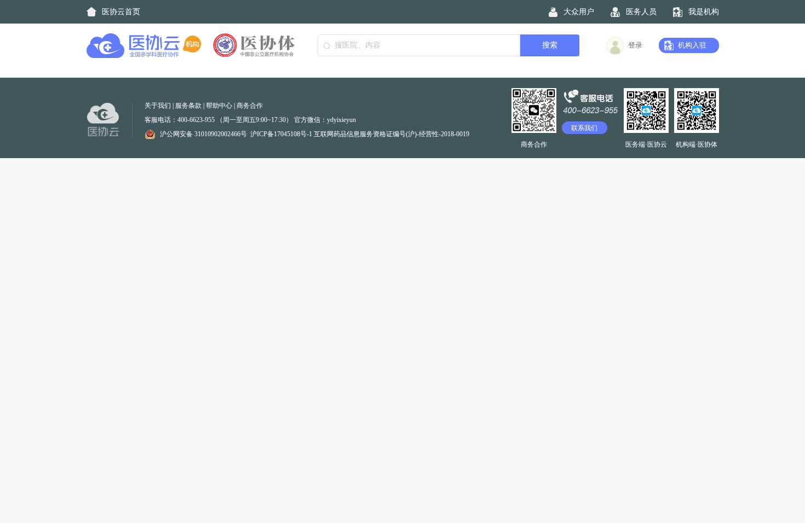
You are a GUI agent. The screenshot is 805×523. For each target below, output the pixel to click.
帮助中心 (219, 105)
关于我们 (158, 105)
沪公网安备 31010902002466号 (203, 134)
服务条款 (188, 105)
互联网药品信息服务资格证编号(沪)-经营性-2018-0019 (391, 134)
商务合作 (250, 105)
